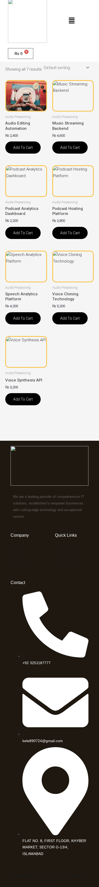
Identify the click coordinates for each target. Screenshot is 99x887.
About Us (19, 555)
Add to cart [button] (23, 147)
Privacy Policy (66, 547)
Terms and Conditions (64, 557)
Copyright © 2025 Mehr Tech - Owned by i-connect (50, 877)
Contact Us (20, 563)
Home (16, 547)
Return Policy (66, 567)
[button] (71, 21)
